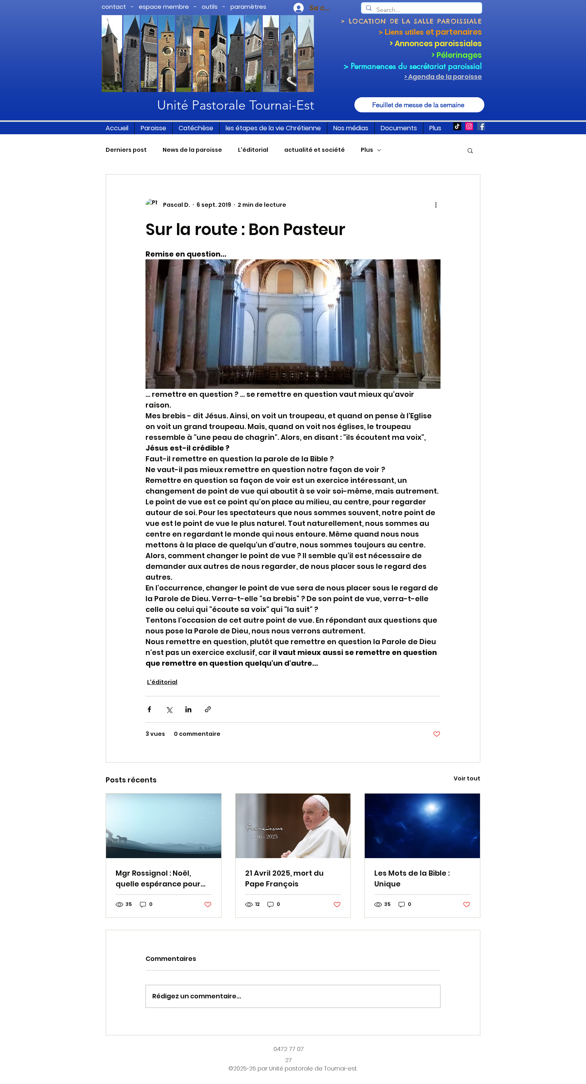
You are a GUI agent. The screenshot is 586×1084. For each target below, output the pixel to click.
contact (114, 6)
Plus (367, 150)
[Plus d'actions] (435, 205)
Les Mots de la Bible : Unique (412, 878)
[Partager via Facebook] (149, 709)
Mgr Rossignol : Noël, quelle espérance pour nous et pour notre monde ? (158, 878)
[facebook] (481, 126)
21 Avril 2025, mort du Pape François (284, 878)
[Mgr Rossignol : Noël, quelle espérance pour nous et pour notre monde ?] (163, 826)
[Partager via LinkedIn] (188, 709)
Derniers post (126, 150)
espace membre (164, 6)
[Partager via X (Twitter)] (169, 709)
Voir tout (467, 778)
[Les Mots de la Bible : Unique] (422, 826)
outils (210, 6)
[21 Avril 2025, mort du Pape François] (293, 826)
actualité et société (314, 150)
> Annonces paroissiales (435, 43)
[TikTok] (457, 126)
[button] (153, 128)
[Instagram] (469, 126)
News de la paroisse (192, 150)
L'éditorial (253, 150)
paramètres (248, 6)
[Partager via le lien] (208, 709)
